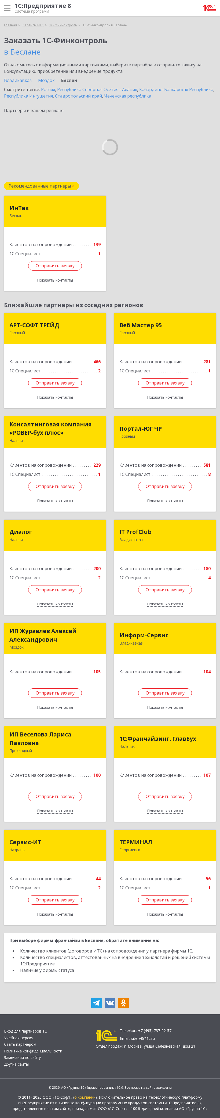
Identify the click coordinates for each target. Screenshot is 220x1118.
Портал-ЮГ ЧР (140, 428)
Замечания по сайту (22, 1057)
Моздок (46, 80)
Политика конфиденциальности (33, 1051)
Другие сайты (16, 1064)
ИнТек (19, 208)
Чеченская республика (127, 96)
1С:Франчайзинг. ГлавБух (157, 738)
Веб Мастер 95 (140, 325)
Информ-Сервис (143, 635)
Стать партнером (20, 1044)
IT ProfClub (135, 531)
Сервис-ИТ (25, 842)
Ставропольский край (78, 96)
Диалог (20, 531)
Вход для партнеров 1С (25, 1031)
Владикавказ (18, 80)
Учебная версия (18, 1037)
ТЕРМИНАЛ (135, 842)
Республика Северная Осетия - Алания (97, 89)
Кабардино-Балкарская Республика (176, 89)
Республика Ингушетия (28, 96)
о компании (85, 1097)
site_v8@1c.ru (143, 1038)
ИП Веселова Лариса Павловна (40, 739)
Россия (48, 89)
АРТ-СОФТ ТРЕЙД (34, 325)
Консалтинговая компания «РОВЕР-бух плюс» (50, 428)
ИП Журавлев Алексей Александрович (42, 635)
